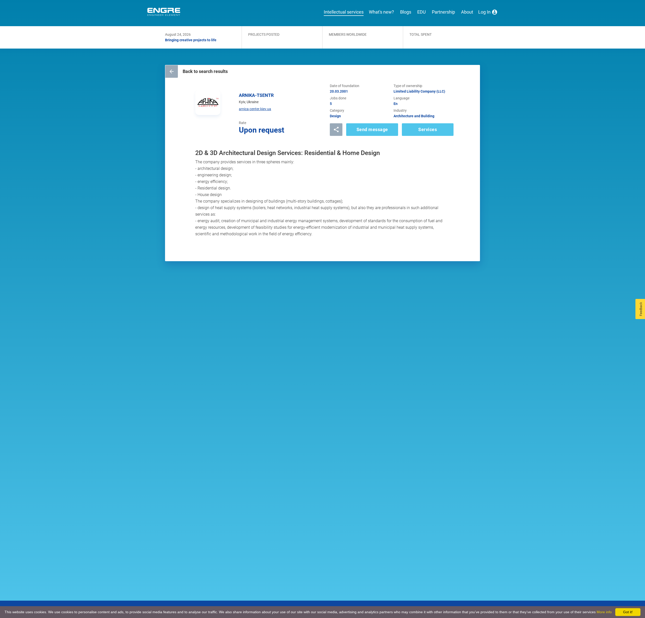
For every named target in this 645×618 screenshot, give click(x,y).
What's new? (381, 12)
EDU (421, 12)
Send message (372, 129)
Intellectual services (344, 12)
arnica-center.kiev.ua (255, 109)
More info (604, 612)
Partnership (443, 12)
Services (427, 129)
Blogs (405, 12)
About (467, 12)
